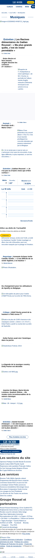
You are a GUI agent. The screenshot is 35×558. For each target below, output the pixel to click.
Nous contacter (23, 480)
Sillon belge (22, 512)
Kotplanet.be (4, 510)
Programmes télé (6, 480)
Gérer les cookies (6, 495)
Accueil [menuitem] (4, 13)
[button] (2, 2)
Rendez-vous (4, 512)
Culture (7, 464)
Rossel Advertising (11, 508)
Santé (22, 464)
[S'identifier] (25, 2)
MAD (12, 464)
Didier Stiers (23, 122)
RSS (14, 482)
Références (11, 470)
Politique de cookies (21, 542)
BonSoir (15, 480)
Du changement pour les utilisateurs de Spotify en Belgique (17, 287)
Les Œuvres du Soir (7, 493)
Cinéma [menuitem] (19, 7)
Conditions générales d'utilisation (11, 539)
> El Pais (29, 516)
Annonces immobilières (8, 487)
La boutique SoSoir (6, 485)
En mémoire (14, 512)
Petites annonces (20, 485)
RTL (30, 508)
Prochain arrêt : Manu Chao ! (8, 125)
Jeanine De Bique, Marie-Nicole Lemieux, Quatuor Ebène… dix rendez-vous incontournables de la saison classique (16, 393)
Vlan (30, 510)
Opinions (3, 462)
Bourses (3, 478)
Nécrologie (20, 487)
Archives (19, 470)
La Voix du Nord (23, 510)
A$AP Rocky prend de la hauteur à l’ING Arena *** (16, 313)
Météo (12, 478)
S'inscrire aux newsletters (10, 451)
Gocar (27, 487)
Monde (21, 462)
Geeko (14, 468)
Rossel (2, 508)
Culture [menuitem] (10, 7)
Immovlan (19, 514)
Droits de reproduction (14, 546)
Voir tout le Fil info (26, 220)
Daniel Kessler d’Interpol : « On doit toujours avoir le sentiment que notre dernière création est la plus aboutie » (17, 425)
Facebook (17, 523)
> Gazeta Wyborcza (19, 520)
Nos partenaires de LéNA (9, 516)
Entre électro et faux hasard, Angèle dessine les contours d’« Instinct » (9, 63)
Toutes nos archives (21, 493)
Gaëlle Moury (7, 399)
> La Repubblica (13, 518)
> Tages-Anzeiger (6, 520)
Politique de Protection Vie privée (11, 544)
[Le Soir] (17, 2)
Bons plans (4, 489)
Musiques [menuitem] (21, 13)
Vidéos (28, 466)
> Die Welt (3, 518)
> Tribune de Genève (26, 518)
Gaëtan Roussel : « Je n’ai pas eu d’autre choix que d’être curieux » (16, 171)
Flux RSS (13, 525)
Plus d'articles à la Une (17, 437)
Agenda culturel (20, 478)
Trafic (8, 478)
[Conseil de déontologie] (9, 527)
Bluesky (26, 523)
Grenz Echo (13, 510)
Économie (27, 462)
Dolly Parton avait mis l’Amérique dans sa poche (16, 339)
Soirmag (8, 468)
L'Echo (21, 508)
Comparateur (12, 489)
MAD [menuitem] (27, 7)
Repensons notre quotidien (9, 466)
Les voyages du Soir (7, 491)
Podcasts (22, 466)
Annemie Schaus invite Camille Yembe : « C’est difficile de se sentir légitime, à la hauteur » (17, 259)
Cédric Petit (7, 53)
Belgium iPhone (22, 468)
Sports (2, 464)
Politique (10, 462)
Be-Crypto (3, 470)
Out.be (9, 482)
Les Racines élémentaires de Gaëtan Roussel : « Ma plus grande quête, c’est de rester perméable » (17, 45)
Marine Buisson (8, 263)
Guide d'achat (22, 489)
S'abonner (30, 2)
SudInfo (26, 508)
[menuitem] (4, 555)
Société (15, 462)
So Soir (2, 468)
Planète (17, 464)
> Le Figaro (22, 516)
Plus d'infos (26, 534)
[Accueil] (2, 6)
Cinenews (3, 482)
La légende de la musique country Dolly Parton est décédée (16, 365)
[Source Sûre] (5, 537)
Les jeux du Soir (21, 482)
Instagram (4, 525)
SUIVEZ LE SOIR (6, 523)
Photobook (18, 491)
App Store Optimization (8, 514)
